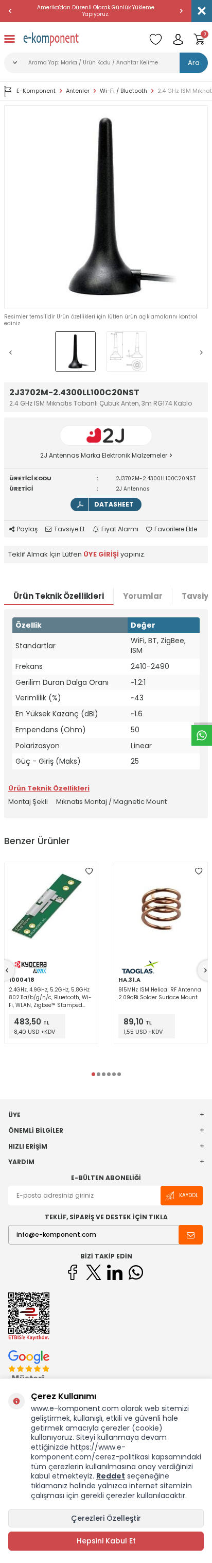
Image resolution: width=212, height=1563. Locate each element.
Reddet (110, 1476)
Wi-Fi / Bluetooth (123, 91)
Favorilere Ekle (175, 529)
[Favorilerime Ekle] (89, 871)
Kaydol (188, 1195)
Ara (194, 63)
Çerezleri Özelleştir (106, 1518)
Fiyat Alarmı (119, 529)
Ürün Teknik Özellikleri (58, 596)
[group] (106, 207)
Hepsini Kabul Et (106, 1541)
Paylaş (27, 529)
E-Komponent (36, 91)
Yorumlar (143, 596)
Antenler (78, 91)
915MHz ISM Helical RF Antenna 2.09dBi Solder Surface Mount (159, 993)
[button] (10, 11)
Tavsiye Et (69, 529)
